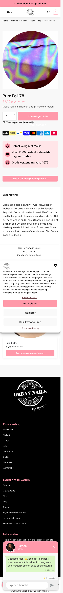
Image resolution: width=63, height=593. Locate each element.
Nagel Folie (35, 20)
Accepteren (30, 303)
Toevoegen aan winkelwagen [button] (30, 353)
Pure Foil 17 (11, 342)
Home (5, 20)
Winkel (14, 20)
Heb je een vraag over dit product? (30, 178)
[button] (55, 266)
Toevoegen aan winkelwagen (38, 117)
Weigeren (30, 312)
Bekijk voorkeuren (30, 322)
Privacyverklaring (30, 328)
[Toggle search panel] (48, 12)
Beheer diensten (29, 297)
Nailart (24, 20)
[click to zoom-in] (31, 60)
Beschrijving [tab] (10, 194)
